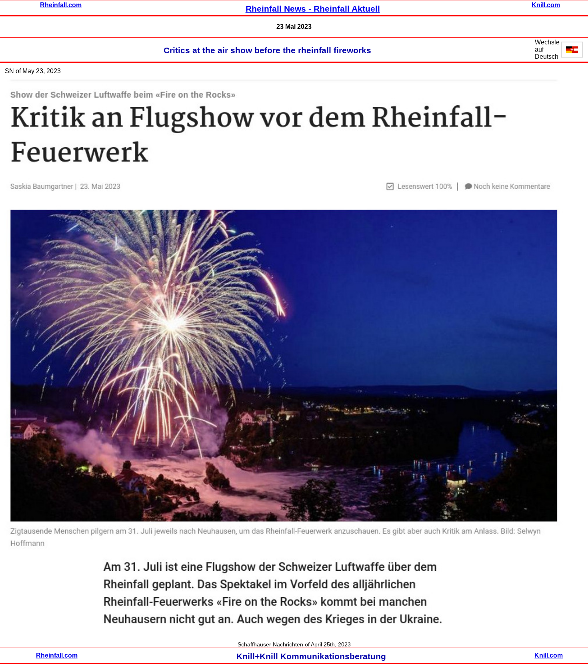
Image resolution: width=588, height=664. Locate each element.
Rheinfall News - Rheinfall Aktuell (313, 9)
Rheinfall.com (61, 5)
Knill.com (546, 5)
